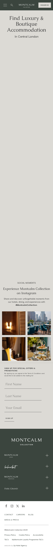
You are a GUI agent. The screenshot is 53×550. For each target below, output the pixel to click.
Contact (8, 514)
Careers (20, 514)
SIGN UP (9, 418)
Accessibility (38, 535)
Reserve (45, 5)
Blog (30, 514)
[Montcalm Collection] (26, 6)
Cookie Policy (24, 535)
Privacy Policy (10, 535)
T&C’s (6, 539)
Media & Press (11, 520)
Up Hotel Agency (15, 545)
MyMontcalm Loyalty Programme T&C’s (27, 539)
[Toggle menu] (5, 5)
